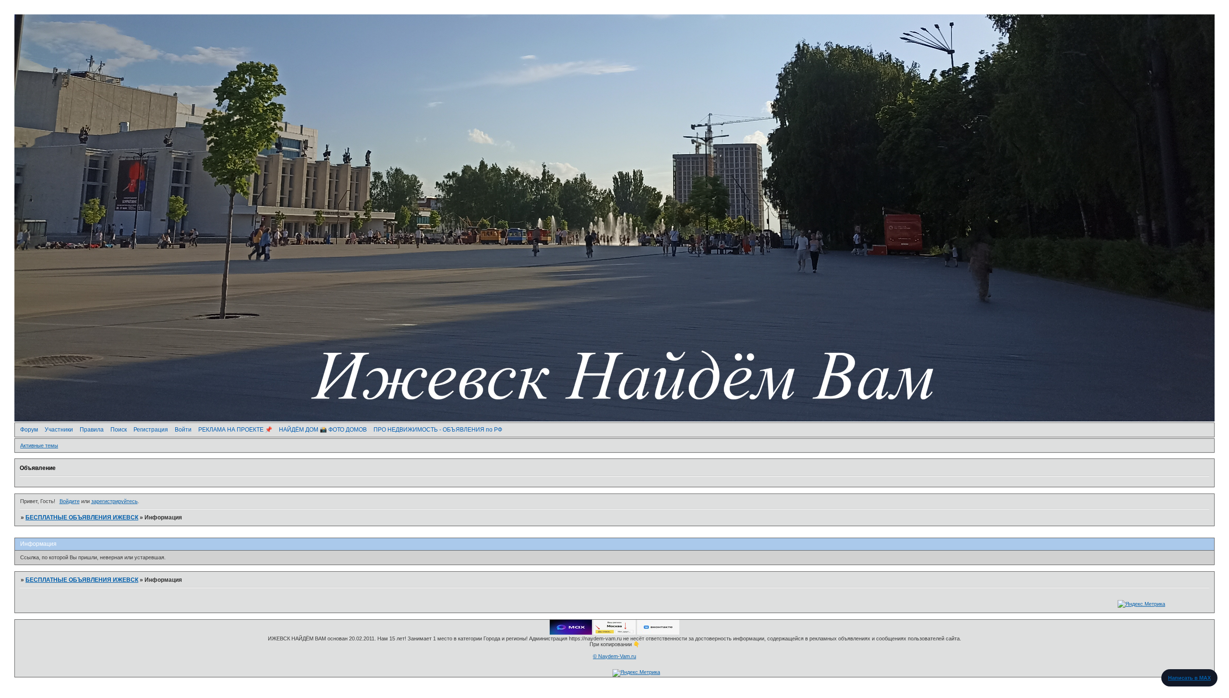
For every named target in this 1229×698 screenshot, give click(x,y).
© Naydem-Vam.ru (614, 656)
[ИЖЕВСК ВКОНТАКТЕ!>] (658, 633)
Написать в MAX (1189, 678)
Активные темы (39, 445)
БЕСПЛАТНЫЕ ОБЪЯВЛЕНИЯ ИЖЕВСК (81, 517)
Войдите (70, 501)
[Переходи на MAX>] (571, 633)
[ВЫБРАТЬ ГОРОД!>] (614, 633)
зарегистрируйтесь (114, 501)
